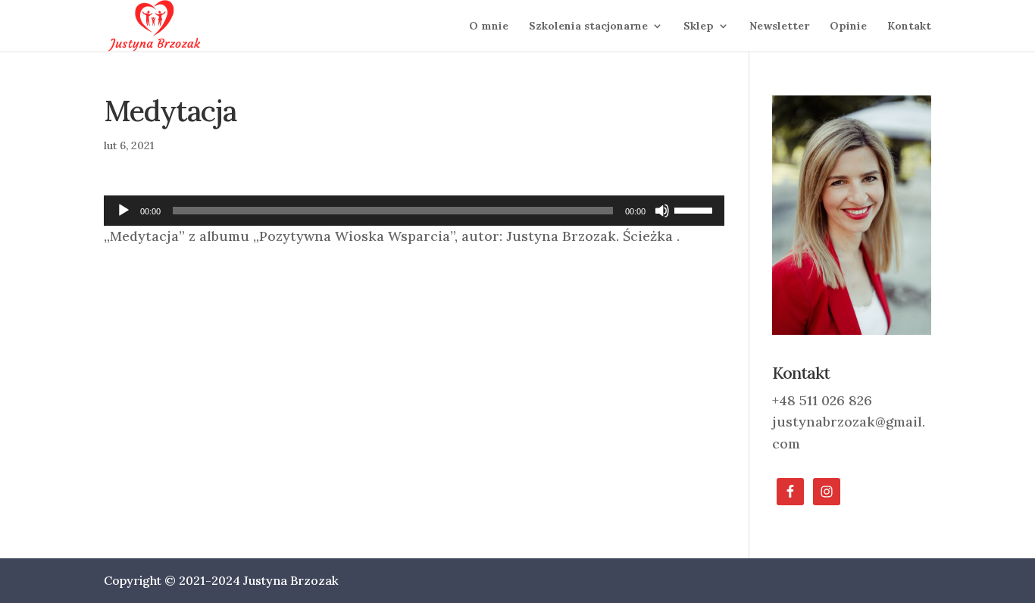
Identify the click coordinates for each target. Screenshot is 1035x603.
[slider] (695, 209)
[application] (414, 210)
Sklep (698, 26)
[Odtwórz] (123, 210)
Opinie (848, 26)
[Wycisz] (662, 210)
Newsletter (779, 26)
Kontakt (909, 26)
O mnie (488, 26)
